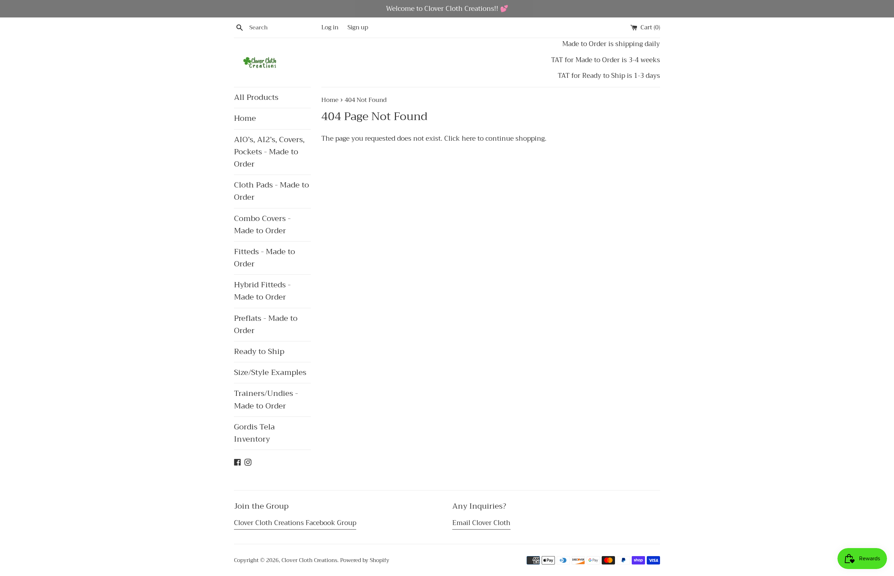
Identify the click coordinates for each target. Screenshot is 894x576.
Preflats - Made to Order (266, 324)
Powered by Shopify (364, 560)
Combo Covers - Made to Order (262, 224)
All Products (256, 97)
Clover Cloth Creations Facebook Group (295, 523)
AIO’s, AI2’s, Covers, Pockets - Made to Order (269, 152)
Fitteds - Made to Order (264, 258)
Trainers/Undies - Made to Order (266, 399)
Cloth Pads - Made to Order (271, 191)
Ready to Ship (259, 351)
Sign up (357, 27)
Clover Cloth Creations (309, 560)
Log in (329, 27)
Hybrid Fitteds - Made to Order (262, 291)
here (469, 138)
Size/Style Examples (270, 372)
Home (245, 118)
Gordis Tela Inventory (254, 433)
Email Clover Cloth (481, 523)
